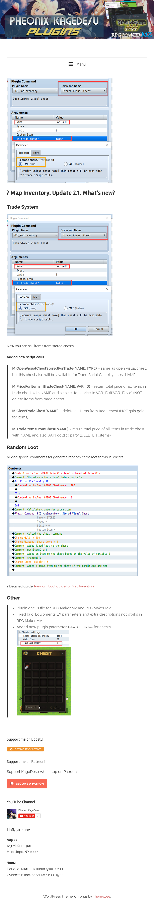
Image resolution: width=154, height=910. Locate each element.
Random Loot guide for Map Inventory (64, 586)
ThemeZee (101, 896)
